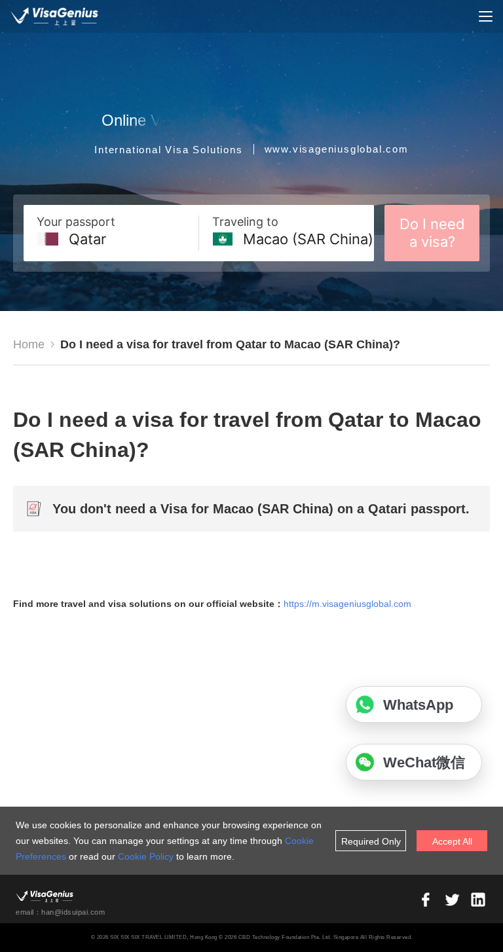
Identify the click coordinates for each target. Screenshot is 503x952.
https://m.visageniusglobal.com (347, 603)
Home (29, 344)
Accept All (452, 841)
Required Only (371, 841)
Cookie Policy (146, 856)
